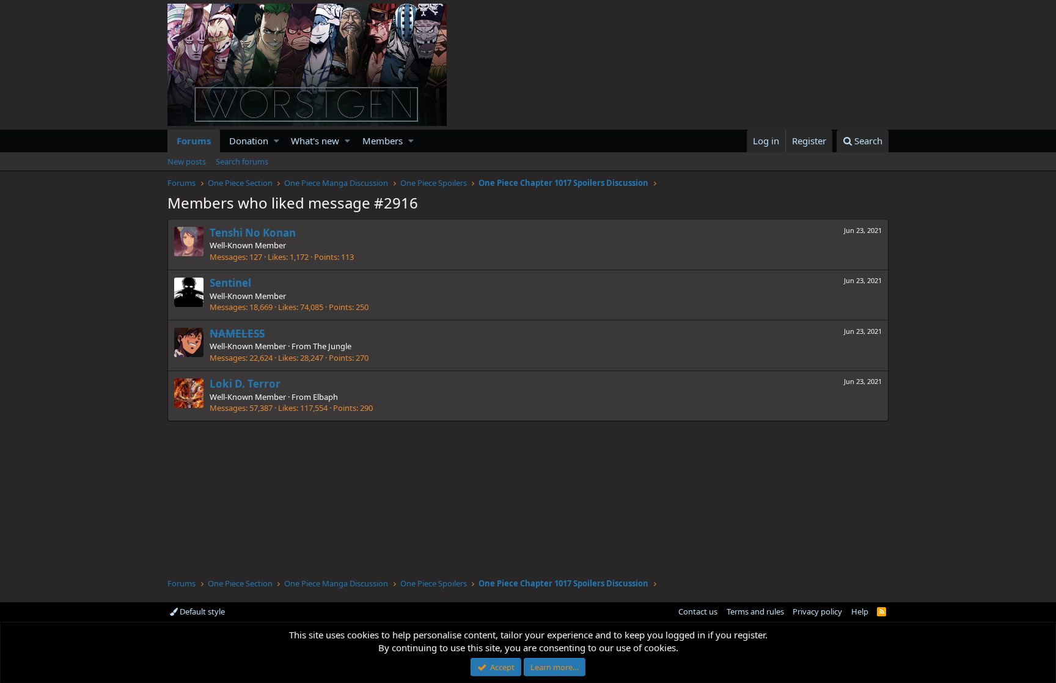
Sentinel (230, 283)
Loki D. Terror (245, 384)
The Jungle (332, 346)
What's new (315, 141)
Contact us (697, 611)
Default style (201, 611)
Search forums (242, 161)
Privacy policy (817, 611)
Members (382, 141)
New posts (186, 161)
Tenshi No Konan (253, 233)
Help (859, 611)
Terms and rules (755, 611)
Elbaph (325, 396)
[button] (276, 141)
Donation (248, 141)
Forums (194, 141)
